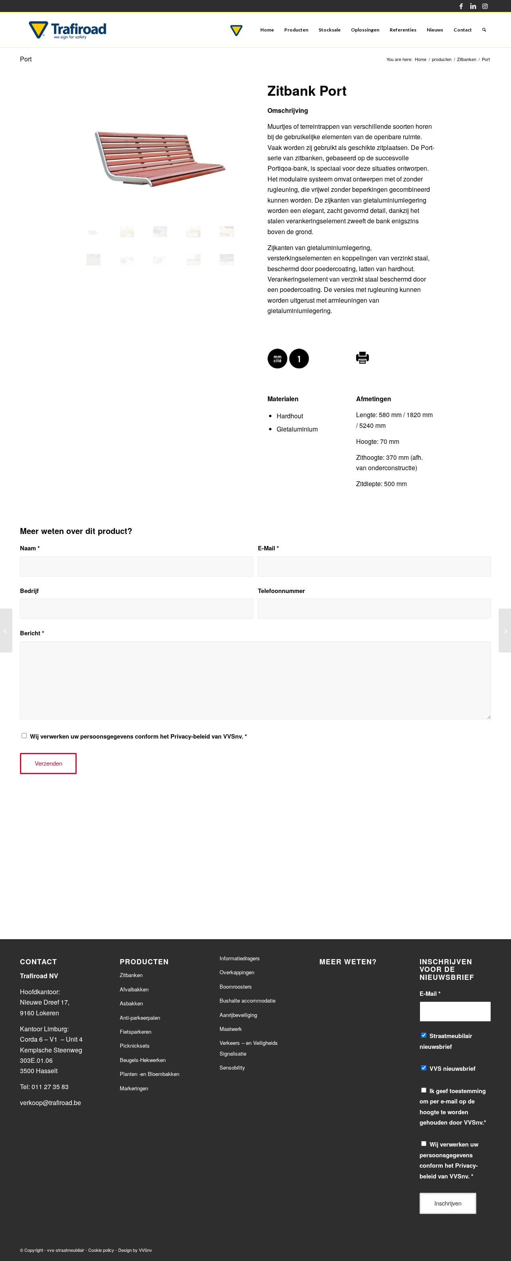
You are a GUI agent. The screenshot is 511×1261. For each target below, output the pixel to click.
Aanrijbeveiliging (238, 1015)
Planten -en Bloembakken (149, 1074)
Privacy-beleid (190, 736)
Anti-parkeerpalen (140, 1017)
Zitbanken (131, 975)
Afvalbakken (134, 989)
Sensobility (232, 1067)
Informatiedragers (240, 958)
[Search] (484, 29)
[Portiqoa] (505, 630)
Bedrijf (29, 590)
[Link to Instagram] (485, 6)
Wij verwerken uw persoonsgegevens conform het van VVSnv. (138, 736)
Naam (30, 548)
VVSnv (145, 1250)
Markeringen (134, 1088)
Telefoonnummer (281, 590)
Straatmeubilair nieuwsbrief (446, 1040)
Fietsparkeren (135, 1031)
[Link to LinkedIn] (473, 6)
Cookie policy (101, 1250)
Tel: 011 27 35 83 (44, 1086)
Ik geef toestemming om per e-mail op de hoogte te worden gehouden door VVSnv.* (453, 1106)
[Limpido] (6, 630)
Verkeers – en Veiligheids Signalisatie (249, 1048)
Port (26, 58)
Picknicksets (135, 1045)
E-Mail (268, 548)
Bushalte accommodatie (247, 1000)
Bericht (32, 633)
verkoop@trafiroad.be (51, 1102)
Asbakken (131, 1003)
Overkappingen (237, 972)
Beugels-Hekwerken (143, 1060)
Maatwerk (231, 1028)
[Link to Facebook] (461, 6)
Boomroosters (236, 986)
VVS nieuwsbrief (452, 1068)
